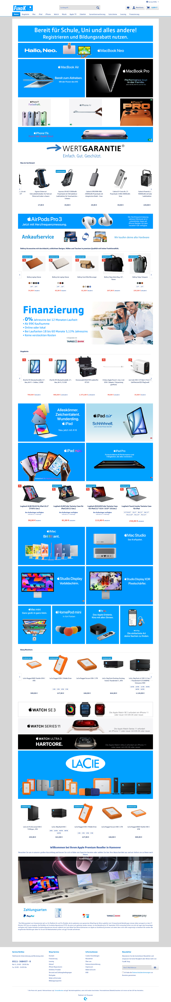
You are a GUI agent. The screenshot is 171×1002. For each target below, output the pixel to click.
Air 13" (146, 512)
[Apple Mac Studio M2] (119, 546)
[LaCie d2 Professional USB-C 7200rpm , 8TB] (112, 664)
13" (57, 286)
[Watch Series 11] (85, 725)
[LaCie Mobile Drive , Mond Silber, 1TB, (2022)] (139, 664)
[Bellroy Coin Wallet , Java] (139, 263)
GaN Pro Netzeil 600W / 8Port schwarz (86, 381)
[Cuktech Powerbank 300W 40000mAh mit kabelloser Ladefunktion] (83, 178)
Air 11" (140, 512)
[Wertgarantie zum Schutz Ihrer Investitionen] (85, 150)
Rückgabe (52, 975)
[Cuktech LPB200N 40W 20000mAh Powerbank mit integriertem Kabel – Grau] (30, 178)
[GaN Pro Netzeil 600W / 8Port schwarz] (85, 366)
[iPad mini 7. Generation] (51, 462)
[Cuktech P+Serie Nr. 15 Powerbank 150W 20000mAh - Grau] (57, 178)
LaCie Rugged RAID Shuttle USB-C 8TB (138, 828)
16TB (55, 830)
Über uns (88, 961)
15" (61, 286)
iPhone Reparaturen (55, 967)
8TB (51, 830)
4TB (87, 833)
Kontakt (51, 956)
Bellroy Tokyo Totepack (59, 277)
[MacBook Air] (51, 78)
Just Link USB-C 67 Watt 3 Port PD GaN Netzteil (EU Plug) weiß (59, 381)
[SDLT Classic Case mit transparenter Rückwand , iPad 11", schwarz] (110, 178)
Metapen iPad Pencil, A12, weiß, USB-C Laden (136, 193)
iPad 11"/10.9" (114, 201)
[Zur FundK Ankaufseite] (85, 237)
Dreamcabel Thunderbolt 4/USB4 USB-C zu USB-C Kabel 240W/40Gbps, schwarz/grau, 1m (112, 382)
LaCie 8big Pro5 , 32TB (86, 678)
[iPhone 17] (34, 112)
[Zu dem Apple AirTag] (136, 625)
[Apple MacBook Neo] (85, 50)
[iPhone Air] (85, 112)
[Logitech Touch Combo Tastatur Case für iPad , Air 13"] (136, 493)
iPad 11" (104, 201)
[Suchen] (97, 7)
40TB (61, 830)
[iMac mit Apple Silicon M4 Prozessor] (51, 546)
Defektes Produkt (55, 970)
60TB (59, 833)
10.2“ (134, 512)
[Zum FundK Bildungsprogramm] (85, 34)
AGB (87, 972)
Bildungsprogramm (55, 981)
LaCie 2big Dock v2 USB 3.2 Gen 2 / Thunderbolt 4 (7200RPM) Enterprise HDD (60, 680)
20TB (57, 687)
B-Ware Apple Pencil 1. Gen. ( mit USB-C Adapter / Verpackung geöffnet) (33, 382)
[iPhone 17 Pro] (136, 112)
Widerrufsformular (55, 978)
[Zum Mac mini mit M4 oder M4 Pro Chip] (34, 625)
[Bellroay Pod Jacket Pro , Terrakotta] (86, 263)
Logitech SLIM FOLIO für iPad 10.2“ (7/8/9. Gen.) (34, 507)
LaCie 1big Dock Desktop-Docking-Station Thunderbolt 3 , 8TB (33, 679)
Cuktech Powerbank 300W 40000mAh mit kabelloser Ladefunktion (83, 194)
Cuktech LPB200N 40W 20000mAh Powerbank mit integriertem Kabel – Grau (31, 194)
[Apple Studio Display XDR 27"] (119, 585)
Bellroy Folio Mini (112, 277)
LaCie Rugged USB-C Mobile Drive (86, 827)
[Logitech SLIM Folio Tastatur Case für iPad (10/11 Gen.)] (68, 493)
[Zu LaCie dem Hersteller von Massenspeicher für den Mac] (85, 775)
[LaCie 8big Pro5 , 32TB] (86, 664)
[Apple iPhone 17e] (85, 134)
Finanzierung (53, 959)
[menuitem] (79, 7)
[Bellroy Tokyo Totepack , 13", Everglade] (59, 263)
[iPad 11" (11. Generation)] (51, 422)
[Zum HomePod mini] (68, 625)
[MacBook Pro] (119, 78)
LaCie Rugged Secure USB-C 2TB (112, 827)
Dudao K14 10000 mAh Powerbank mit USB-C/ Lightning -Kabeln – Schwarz (139, 382)
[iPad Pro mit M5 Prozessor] (119, 462)
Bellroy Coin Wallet (139, 277)
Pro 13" (136, 515)
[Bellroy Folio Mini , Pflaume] (112, 263)
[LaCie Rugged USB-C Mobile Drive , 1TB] (85, 813)
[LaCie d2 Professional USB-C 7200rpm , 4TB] (32, 813)
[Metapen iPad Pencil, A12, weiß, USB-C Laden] (136, 178)
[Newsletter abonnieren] (155, 967)
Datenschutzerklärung (93, 964)
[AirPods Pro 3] (85, 221)
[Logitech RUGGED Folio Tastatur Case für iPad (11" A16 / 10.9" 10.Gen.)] (102, 493)
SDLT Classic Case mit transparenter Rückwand (110, 193)
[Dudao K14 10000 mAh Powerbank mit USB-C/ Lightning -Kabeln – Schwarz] (139, 366)
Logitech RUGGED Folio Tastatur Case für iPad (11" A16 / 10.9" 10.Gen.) (102, 507)
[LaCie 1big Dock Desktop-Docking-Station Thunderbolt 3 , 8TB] (33, 664)
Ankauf (51, 964)
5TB (91, 833)
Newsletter (89, 959)
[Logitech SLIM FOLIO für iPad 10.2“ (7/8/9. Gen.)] (34, 493)
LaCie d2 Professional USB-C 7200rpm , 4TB (32, 828)
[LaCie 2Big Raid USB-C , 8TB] (58, 813)
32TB (62, 687)
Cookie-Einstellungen (92, 956)
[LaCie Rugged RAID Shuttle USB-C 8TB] (138, 813)
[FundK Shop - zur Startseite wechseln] (23, 8)
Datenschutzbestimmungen (141, 972)
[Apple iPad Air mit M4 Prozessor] (119, 422)
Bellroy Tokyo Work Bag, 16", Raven (33, 278)
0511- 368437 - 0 (21, 961)
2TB (83, 833)
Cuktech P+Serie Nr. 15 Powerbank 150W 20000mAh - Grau (57, 194)
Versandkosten (59, 990)
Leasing (51, 961)
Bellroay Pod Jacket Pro (86, 277)
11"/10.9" (127, 512)
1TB (79, 833)
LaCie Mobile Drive (139, 678)
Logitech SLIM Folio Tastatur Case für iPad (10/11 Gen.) (68, 507)
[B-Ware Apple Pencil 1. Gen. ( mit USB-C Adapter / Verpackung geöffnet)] (32, 366)
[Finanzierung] (85, 323)
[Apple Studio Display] (51, 585)
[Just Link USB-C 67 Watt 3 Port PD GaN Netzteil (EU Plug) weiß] (59, 366)
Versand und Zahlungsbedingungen (60, 972)
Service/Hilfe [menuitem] (152, 2)
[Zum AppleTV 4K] (102, 625)
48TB (66, 830)
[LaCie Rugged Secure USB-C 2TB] (112, 813)
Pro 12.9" (130, 515)
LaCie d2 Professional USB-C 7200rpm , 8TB (112, 679)
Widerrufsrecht (91, 970)
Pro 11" (143, 515)
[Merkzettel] (128, 7)
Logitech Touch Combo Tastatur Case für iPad (136, 507)
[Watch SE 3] (85, 709)
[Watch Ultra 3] (85, 741)
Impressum (89, 967)
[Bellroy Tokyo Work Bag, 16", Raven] (33, 263)
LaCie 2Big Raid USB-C (59, 827)
